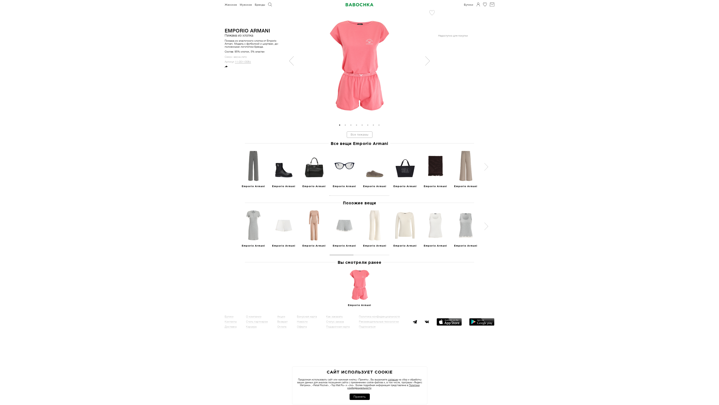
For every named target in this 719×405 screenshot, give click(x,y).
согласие (393, 379)
